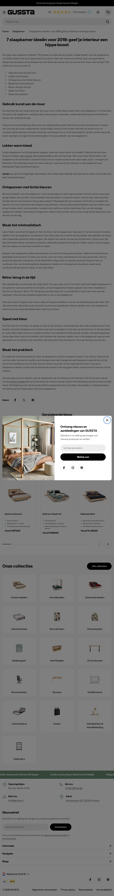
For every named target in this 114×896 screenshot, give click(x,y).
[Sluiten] (107, 420)
